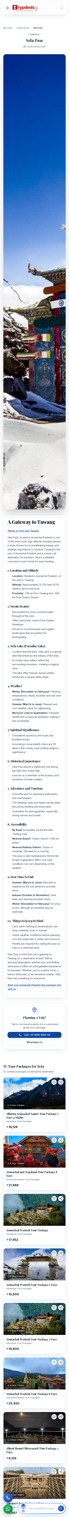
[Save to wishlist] (54, 1082)
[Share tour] (60, 1082)
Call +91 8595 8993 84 (37, 1034)
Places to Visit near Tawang (23, 530)
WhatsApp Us (34, 1042)
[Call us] (8, 1497)
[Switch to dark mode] (62, 8)
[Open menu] (7, 8)
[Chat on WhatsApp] (8, 1509)
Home (9, 28)
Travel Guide (22, 28)
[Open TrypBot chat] (23, 1508)
